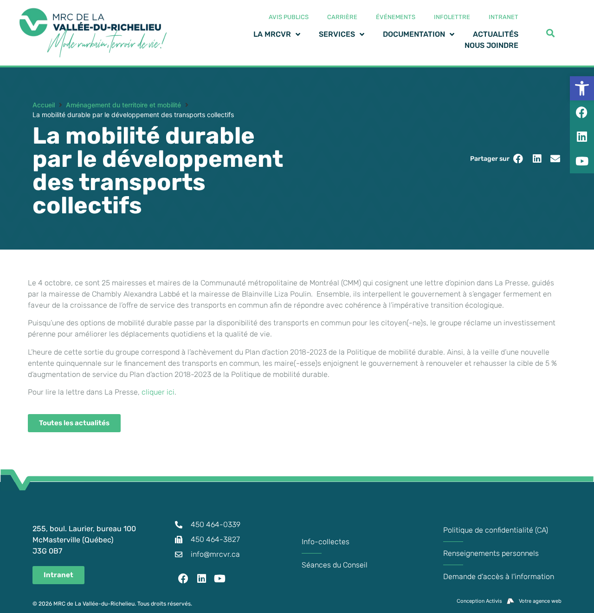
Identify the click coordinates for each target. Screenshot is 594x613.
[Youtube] (220, 578)
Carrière (342, 16)
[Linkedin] (202, 578)
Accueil (43, 105)
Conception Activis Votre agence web (509, 601)
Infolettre (452, 16)
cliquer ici (158, 392)
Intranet (503, 16)
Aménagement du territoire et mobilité (123, 105)
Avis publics (289, 16)
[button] (518, 158)
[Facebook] (183, 578)
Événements (395, 16)
